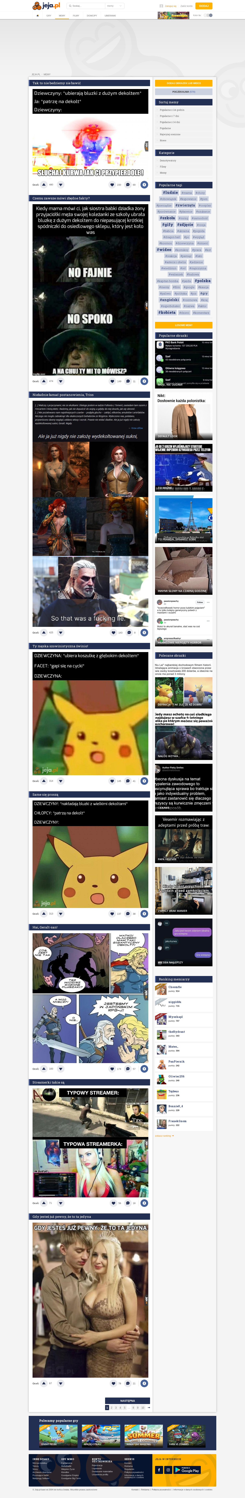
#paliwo (165, 293)
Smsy (35, 1469)
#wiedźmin (168, 268)
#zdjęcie (185, 224)
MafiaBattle (66, 1466)
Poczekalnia (183, 92)
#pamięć (186, 256)
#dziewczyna (185, 243)
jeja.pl (36, 74)
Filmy (76, 16)
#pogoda (198, 231)
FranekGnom (177, 1121)
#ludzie (170, 192)
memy (47, 74)
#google (189, 287)
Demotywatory (168, 160)
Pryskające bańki (41, 1475)
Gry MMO (67, 1459)
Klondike (65, 1472)
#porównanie (167, 211)
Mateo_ (173, 1046)
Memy (62, 16)
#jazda (186, 281)
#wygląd (198, 237)
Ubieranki (110, 16)
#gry (204, 293)
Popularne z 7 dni (169, 115)
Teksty (36, 1466)
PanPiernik (176, 1061)
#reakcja (171, 256)
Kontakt (127, 1463)
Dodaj (204, 5)
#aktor (202, 306)
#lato (198, 256)
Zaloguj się (170, 6)
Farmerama (66, 1463)
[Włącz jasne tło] (205, 15)
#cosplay (205, 205)
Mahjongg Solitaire (41, 1478)
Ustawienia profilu (100, 1475)
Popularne (165, 128)
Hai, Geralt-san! (45, 927)
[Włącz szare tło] (208, 15)
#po (186, 237)
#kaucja (203, 287)
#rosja (201, 225)
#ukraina (183, 231)
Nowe (163, 140)
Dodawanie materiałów (102, 1471)
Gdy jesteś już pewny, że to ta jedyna (62, 1216)
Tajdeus (173, 1091)
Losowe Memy (184, 325)
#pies (203, 199)
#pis (193, 293)
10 (142, 1407)
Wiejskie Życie (68, 1469)
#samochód (200, 218)
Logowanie (97, 1468)
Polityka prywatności (134, 1472)
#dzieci (184, 313)
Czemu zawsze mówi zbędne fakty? (61, 198)
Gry (49, 16)
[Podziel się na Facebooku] (144, 185)
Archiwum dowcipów (42, 1472)
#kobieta (167, 312)
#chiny (200, 193)
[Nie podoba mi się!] (65, 185)
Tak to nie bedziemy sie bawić (57, 83)
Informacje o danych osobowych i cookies (134, 1476)
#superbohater (170, 306)
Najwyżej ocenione (170, 134)
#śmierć (202, 243)
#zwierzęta (185, 205)
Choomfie (174, 987)
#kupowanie (188, 199)
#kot (208, 250)
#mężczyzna (197, 268)
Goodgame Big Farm (71, 1478)
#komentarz (201, 313)
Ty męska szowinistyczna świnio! (60, 646)
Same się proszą (45, 794)
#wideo (164, 249)
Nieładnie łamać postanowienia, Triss (63, 395)
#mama (187, 193)
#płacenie (185, 211)
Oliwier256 (176, 1076)
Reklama (128, 1466)
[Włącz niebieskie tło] (210, 15)
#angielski (169, 299)
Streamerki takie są (48, 1082)
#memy (164, 287)
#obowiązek (168, 199)
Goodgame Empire (70, 1475)
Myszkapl (175, 1017)
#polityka (181, 293)
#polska (203, 280)
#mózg (183, 218)
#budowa (193, 274)
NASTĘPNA (127, 1400)
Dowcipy (92, 16)
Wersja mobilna (40, 1463)
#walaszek (176, 274)
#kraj (204, 300)
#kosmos (165, 243)
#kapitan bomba (167, 281)
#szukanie (203, 211)
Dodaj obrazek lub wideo (184, 83)
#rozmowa (190, 300)
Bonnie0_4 (175, 1106)
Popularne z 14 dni (170, 122)
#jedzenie (196, 262)
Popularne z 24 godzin (172, 109)
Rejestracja (97, 1465)
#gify (167, 224)
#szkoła (167, 217)
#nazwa (189, 306)
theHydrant (176, 1031)
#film (176, 287)
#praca (196, 250)
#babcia (168, 231)
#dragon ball (171, 237)
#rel (183, 268)
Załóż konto (186, 6)
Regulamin (129, 1469)
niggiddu (174, 1002)
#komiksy (181, 250)
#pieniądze (164, 205)
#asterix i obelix (175, 262)
